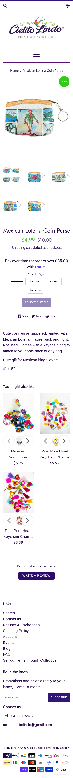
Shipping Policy (16, 631)
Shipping (18, 248)
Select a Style (36, 274)
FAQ (7, 654)
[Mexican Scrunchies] (18, 413)
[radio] (17, 281)
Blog (7, 648)
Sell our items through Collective (30, 660)
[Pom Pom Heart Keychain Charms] (55, 413)
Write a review (36, 575)
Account (10, 637)
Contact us (12, 619)
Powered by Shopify (57, 747)
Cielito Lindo (35, 747)
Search (9, 613)
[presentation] (27, 440)
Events (9, 643)
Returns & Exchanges (21, 625)
